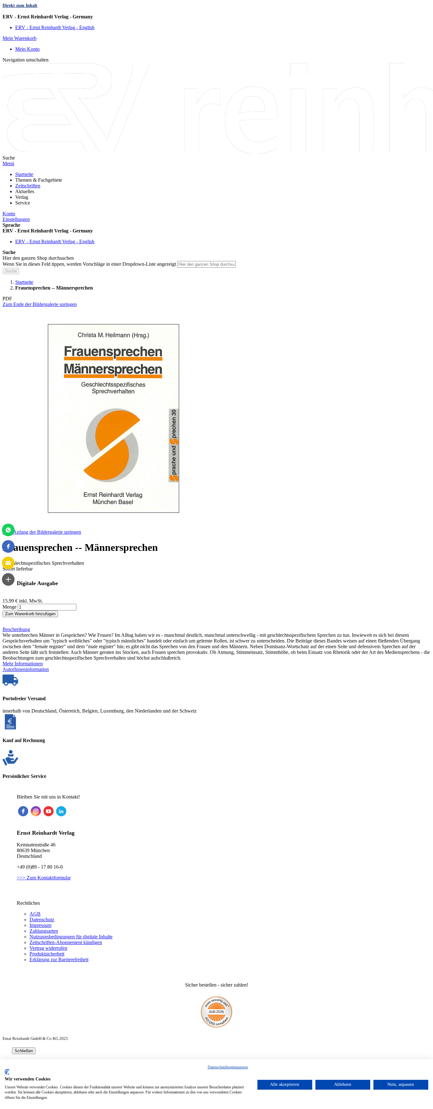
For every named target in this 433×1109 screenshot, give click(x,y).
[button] (216, 17)
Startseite (24, 282)
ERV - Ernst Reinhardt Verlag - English (54, 27)
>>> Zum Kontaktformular (44, 877)
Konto (9, 213)
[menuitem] (24, 174)
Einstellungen (16, 219)
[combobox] (206, 264)
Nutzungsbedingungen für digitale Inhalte (71, 936)
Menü (8, 163)
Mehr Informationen (23, 663)
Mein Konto (27, 49)
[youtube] (48, 811)
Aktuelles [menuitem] (24, 191)
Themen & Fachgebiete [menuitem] (38, 180)
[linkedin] (61, 811)
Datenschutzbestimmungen (228, 1067)
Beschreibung (16, 629)
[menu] (216, 189)
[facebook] (23, 811)
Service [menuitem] (22, 202)
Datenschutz (41, 919)
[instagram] (36, 811)
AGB (35, 914)
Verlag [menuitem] (21, 197)
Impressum (40, 925)
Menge (9, 607)
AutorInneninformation (26, 669)
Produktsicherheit (46, 953)
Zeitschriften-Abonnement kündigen (65, 942)
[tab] (216, 629)
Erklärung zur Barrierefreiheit (58, 959)
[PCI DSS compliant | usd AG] (216, 1026)
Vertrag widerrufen (48, 948)
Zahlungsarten (43, 931)
